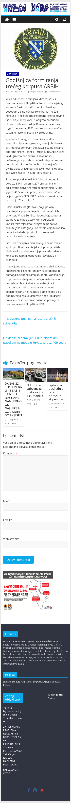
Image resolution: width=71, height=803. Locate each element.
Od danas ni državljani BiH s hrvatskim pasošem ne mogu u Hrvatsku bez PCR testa (34, 342)
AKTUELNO (12, 74)
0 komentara (54, 91)
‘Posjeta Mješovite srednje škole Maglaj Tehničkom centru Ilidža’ (12, 714)
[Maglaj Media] (7, 19)
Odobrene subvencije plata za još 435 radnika (35, 390)
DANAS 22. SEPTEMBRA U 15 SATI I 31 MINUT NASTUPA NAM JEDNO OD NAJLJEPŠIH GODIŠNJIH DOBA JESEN (13, 399)
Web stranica (11, 539)
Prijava (6, 685)
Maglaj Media (36, 91)
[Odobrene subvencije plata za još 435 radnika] (35, 370)
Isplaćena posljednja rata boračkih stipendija (29, 321)
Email (7, 520)
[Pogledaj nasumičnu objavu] (64, 19)
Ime (6, 501)
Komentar (10, 453)
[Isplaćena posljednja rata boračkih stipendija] (57, 370)
